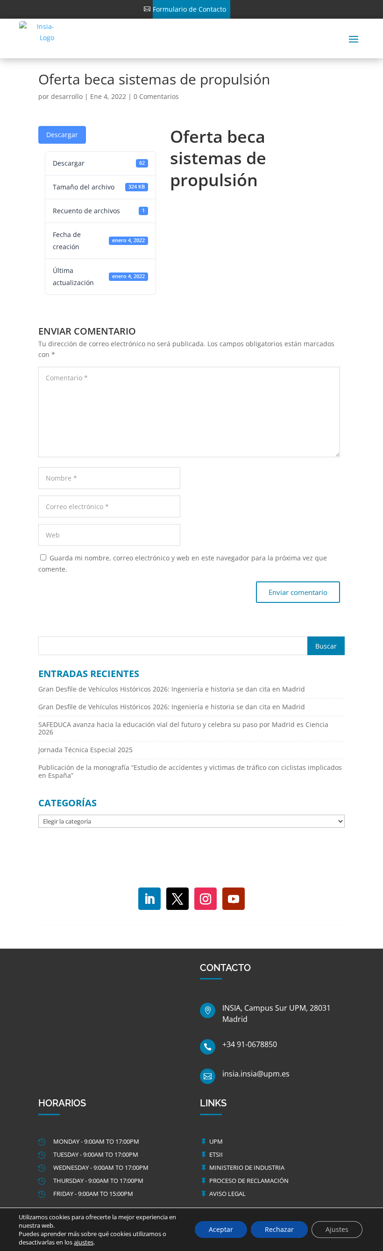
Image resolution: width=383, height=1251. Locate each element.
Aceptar (221, 1229)
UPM (216, 1141)
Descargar (62, 134)
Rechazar (279, 1229)
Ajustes (337, 1229)
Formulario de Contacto (189, 9)
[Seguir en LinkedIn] (149, 899)
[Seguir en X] (177, 899)
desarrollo (67, 96)
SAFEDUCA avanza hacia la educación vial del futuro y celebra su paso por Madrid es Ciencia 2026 (183, 728)
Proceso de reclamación (249, 1180)
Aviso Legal (227, 1193)
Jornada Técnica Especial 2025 (85, 749)
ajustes (83, 1242)
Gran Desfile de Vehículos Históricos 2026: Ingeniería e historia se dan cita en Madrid (171, 689)
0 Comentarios (156, 96)
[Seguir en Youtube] (233, 899)
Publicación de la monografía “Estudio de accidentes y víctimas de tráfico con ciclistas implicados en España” (190, 771)
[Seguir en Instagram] (205, 899)
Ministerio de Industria (246, 1167)
